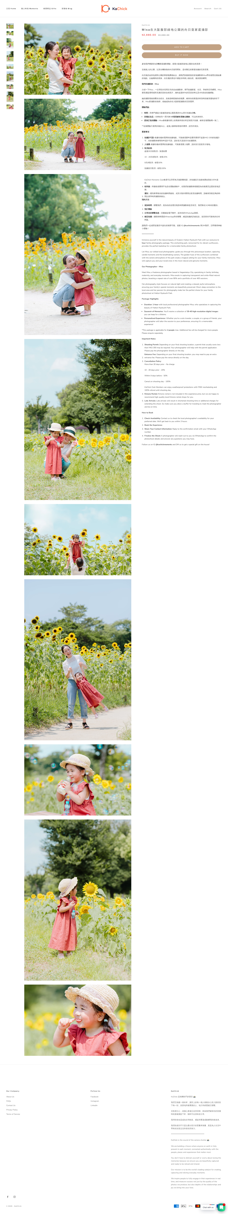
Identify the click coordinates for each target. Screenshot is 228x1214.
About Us (10, 1096)
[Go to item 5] (10, 66)
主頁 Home (11, 9)
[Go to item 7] (10, 86)
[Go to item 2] (10, 33)
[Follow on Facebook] (7, 1196)
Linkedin (94, 1105)
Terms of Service (13, 1114)
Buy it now (181, 55)
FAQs (8, 1101)
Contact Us (10, 1105)
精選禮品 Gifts (49, 9)
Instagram (95, 1101)
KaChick (146, 25)
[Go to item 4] (10, 56)
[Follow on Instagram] (14, 1196)
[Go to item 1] (10, 26)
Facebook (94, 1096)
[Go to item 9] (10, 106)
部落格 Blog (67, 9)
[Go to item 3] (10, 43)
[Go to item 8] (10, 96)
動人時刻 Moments (29, 9)
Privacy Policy (12, 1110)
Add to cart (181, 47)
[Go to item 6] (10, 76)
